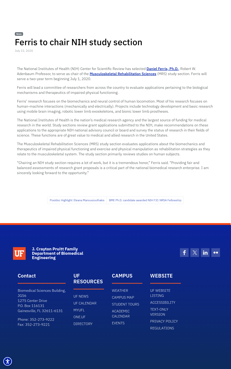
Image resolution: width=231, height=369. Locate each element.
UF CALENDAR (85, 303)
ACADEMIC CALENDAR (121, 314)
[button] (7, 361)
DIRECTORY (83, 323)
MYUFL (79, 310)
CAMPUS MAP (123, 297)
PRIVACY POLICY (164, 321)
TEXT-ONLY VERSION (159, 312)
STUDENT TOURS (125, 304)
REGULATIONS (162, 328)
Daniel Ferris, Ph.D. (162, 68)
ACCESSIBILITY (162, 302)
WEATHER (120, 290)
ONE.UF (79, 316)
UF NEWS (80, 296)
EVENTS (118, 323)
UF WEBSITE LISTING (160, 293)
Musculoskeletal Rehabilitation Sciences (123, 73)
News (19, 34)
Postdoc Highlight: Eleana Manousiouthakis (77, 200)
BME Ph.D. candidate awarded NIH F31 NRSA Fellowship (145, 200)
